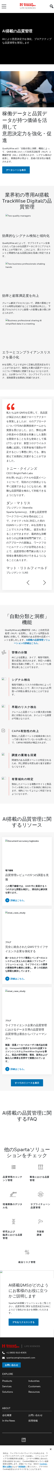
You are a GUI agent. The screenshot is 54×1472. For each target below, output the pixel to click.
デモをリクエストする (23, 1322)
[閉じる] (51, 1449)
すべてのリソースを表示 (27, 1082)
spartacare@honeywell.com (20, 1357)
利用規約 (22, 1466)
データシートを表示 (16, 170)
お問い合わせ (11, 1365)
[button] (29, 583)
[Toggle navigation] (4, 6)
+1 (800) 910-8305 (16, 1352)
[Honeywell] (28, 4)
